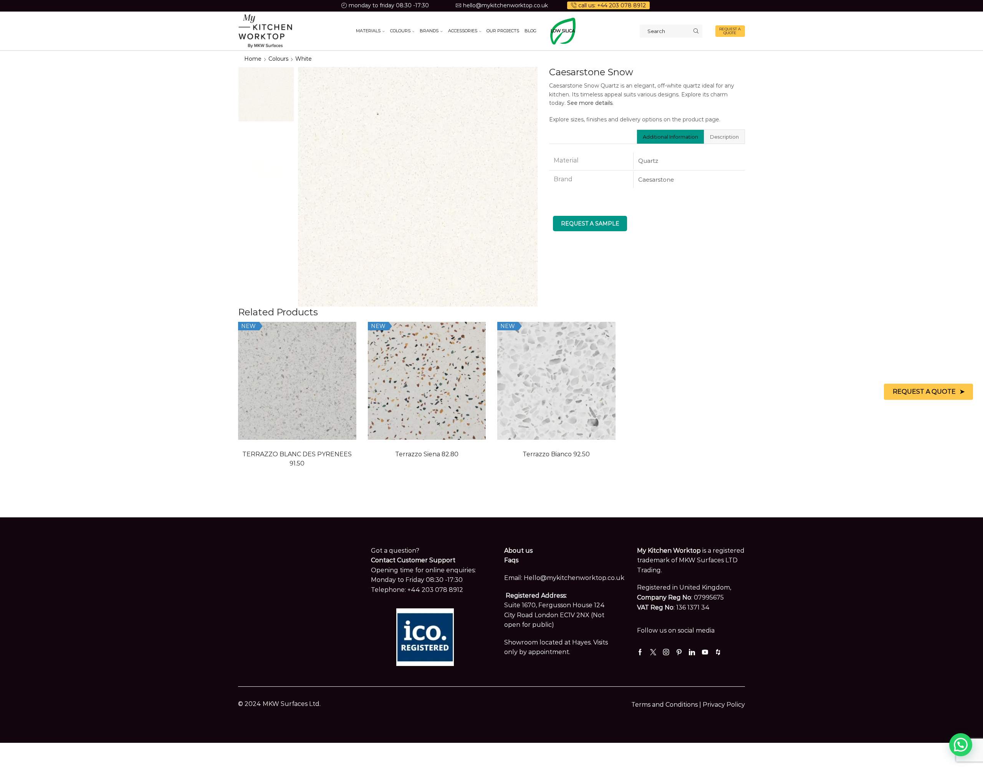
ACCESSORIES (462, 30)
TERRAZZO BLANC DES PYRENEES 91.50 (297, 459)
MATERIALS (368, 30)
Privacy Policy (724, 704)
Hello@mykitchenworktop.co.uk (574, 577)
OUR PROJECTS (503, 30)
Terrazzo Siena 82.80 (426, 454)
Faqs (511, 560)
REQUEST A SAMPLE (590, 223)
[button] (960, 744)
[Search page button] (695, 31)
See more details (589, 102)
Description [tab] (724, 137)
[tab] (670, 136)
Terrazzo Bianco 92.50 (556, 454)
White (303, 58)
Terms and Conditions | (667, 704)
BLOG (530, 30)
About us (518, 550)
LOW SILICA (563, 30)
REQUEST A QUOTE (730, 31)
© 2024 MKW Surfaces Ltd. (279, 703)
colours (278, 58)
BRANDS (429, 30)
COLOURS (400, 30)
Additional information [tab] (670, 137)
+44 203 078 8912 (435, 589)
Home (252, 58)
